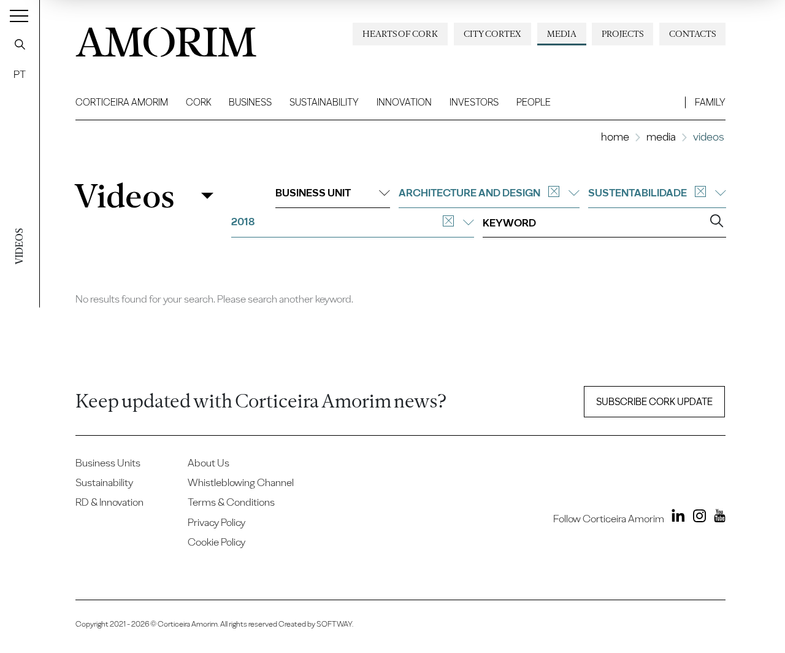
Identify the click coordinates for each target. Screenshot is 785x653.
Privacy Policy (216, 522)
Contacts (692, 33)
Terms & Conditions (231, 502)
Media (561, 33)
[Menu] (19, 15)
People (533, 102)
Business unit (313, 193)
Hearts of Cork (400, 33)
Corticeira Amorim (121, 102)
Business (250, 102)
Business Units (107, 463)
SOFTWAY (334, 623)
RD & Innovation (109, 502)
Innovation (404, 102)
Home (615, 136)
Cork (199, 102)
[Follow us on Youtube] (717, 517)
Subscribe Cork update (654, 402)
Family (710, 102)
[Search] (19, 44)
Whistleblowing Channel (241, 482)
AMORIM (165, 39)
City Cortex (492, 33)
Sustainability (324, 102)
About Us (208, 463)
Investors (474, 102)
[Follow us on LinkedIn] (676, 517)
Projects (622, 33)
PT (19, 74)
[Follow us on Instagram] (696, 517)
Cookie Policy (216, 542)
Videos (124, 196)
